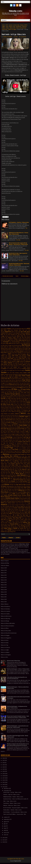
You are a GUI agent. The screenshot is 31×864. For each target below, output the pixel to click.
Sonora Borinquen (14, 509)
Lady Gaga (25, 437)
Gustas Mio (3, 408)
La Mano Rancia (25, 434)
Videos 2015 (4, 582)
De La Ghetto (15, 377)
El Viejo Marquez (14, 391)
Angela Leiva (10, 340)
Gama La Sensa (19, 402)
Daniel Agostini (15, 374)
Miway (12, 472)
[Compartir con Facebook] (8, 217)
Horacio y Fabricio (7, 411)
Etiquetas (11, 537)
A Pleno (20, 328)
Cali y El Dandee (22, 354)
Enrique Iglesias (15, 394)
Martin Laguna (10, 462)
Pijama (28, 489)
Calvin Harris (15, 355)
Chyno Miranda (14, 365)
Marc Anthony (14, 456)
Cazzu (7, 359)
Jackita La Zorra (4, 415)
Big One (27, 348)
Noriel (2, 481)
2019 (3, 773)
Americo (7, 338)
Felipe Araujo (21, 398)
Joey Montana (22, 419)
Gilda (13, 405)
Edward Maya (16, 384)
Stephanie (3, 510)
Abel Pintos (4, 330)
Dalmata (21, 372)
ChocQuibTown (16, 363)
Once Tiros (18, 481)
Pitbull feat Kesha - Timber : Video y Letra (13, 796)
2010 (3, 842)
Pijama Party (3, 490)
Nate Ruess (15, 475)
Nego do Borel (4, 476)
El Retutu (19, 389)
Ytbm (22, 530)
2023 (3, 764)
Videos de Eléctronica (6, 616)
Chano (5, 361)
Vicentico (5, 525)
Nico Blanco (13, 478)
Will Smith (21, 527)
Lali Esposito (4, 438)
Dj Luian (19, 381)
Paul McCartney (13, 487)
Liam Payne (6, 441)
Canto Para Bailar (22, 357)
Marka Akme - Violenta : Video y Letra (12, 809)
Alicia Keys (3, 337)
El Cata (14, 386)
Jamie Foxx (17, 415)
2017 (3, 778)
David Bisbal (18, 375)
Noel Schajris (27, 480)
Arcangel (6, 341)
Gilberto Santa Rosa (8, 405)
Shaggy (28, 502)
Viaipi (2, 525)
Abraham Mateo (18, 330)
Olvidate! (13, 481)
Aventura (28, 341)
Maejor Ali (12, 451)
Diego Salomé (26, 380)
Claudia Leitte (27, 365)
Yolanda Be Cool (15, 530)
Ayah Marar (13, 343)
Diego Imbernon (12, 380)
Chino (2, 363)
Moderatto (17, 472)
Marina (5, 459)
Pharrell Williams (18, 489)
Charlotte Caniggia (15, 361)
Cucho (2, 370)
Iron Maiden (11, 413)
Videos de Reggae (5, 635)
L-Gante (26, 431)
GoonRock (7, 407)
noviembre (6, 790)
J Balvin (23, 413)
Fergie (10, 400)
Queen (19, 492)
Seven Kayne (21, 502)
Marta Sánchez (23, 460)
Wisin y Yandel (12, 528)
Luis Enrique (3, 449)
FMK (2, 396)
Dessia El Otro (21, 378)
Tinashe (2, 518)
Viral (5, 527)
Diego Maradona (18, 380)
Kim (1, 431)
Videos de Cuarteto (5, 611)
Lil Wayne (20, 441)
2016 (3, 780)
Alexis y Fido (20, 336)
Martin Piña (16, 462)
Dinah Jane (3, 381)
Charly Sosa (22, 361)
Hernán (2, 411)
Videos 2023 (4, 601)
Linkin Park (25, 441)
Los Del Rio (26, 444)
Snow (26, 506)
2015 (3, 782)
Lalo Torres (15, 438)
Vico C (15, 525)
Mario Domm (9, 459)
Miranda (23, 470)
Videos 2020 (4, 594)
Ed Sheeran (11, 384)
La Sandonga (8, 437)
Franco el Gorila (19, 401)
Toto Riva (8, 519)
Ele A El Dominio (25, 391)
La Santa (14, 437)
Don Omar (27, 381)
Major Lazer (5, 452)
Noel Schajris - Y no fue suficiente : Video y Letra (15, 812)
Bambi (2, 346)
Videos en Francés (5, 647)
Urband (21, 521)
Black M (12, 349)
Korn (6, 431)
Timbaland (28, 516)
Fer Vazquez (6, 400)
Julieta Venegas (7, 425)
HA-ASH (27, 408)
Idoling (18, 411)
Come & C (20, 367)
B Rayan (17, 343)
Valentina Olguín (11, 522)
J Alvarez (16, 413)
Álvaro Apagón (7, 531)
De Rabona (25, 377)
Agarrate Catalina (14, 331)
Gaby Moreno (13, 402)
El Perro (27, 387)
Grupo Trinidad (25, 407)
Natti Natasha (21, 475)
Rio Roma (13, 496)
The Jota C (10, 515)
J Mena (28, 413)
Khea (18, 429)
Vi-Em (28, 524)
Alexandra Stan (8, 336)
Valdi (2, 522)
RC (22, 492)
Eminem (7, 394)
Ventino (24, 524)
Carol (26, 358)
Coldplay (15, 367)
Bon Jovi (8, 351)
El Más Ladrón (14, 387)
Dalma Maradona (15, 372)
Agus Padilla (23, 331)
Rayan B (7, 493)
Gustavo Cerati (8, 408)
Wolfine (25, 528)
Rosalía (29, 498)
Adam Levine (25, 330)
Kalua (11, 427)
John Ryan (11, 421)
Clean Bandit (3, 367)
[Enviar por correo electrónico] (3, 217)
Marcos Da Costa (6, 457)
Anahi (26, 338)
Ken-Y (26, 428)
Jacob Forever (11, 415)
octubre (6, 817)
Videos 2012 (4, 575)
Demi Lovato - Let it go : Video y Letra (14, 34)
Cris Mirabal (10, 368)
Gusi (29, 407)
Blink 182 (17, 349)
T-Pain (19, 510)
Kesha (10, 429)
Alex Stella (17, 334)
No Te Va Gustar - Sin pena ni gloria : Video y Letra (15, 807)
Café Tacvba (14, 354)
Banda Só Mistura (12, 346)
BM (24, 343)
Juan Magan (3, 424)
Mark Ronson (27, 459)
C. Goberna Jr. (3, 354)
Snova (24, 506)
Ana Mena (23, 338)
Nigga (2, 480)
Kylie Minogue (16, 431)
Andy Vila (5, 340)
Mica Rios (9, 468)
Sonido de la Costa (6, 509)
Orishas (2, 482)
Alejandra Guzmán (12, 333)
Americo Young (13, 338)
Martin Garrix (3, 462)
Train (16, 519)
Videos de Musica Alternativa (8, 623)
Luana (2, 447)
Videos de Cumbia (5, 613)
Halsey (4, 410)
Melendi (26, 466)
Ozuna (6, 484)
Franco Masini (13, 401)
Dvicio (25, 383)
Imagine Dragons (27, 411)
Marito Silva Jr (21, 459)
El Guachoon (26, 386)
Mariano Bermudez (22, 457)
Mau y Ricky (22, 465)
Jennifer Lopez (23, 416)
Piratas (13, 490)
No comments (22, 36)
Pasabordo (28, 486)
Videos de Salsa (4, 642)
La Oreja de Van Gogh (18, 435)
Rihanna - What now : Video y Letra (11, 805)
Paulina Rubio (20, 487)
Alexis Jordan (13, 336)
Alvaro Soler (19, 337)
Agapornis (8, 331)
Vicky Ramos (11, 525)
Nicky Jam (7, 478)
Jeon (29, 416)
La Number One (11, 435)
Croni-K (20, 368)
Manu (25, 454)
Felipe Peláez (26, 398)
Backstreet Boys (18, 345)
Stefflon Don (27, 509)
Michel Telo (11, 469)
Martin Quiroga (23, 462)
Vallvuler (2, 524)
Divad (6, 381)
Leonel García (24, 440)
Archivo (18, 537)
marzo (5, 832)
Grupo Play (19, 407)
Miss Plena (3, 472)
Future (6, 402)
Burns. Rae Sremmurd (26, 352)
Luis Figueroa (9, 449)
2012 (3, 837)
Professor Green (12, 492)
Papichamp (9, 486)
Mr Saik (5, 473)
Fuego (4, 402)
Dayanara (3, 377)
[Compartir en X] (6, 217)
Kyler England (10, 431)
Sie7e (10, 504)
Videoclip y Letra (15, 10)
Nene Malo (10, 476)
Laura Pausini (9, 440)
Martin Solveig (8, 463)
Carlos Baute (10, 358)
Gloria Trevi (21, 405)
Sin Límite (3, 506)
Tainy (27, 510)
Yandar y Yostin (4, 530)
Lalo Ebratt (9, 438)
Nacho (22, 474)
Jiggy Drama (3, 419)
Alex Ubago (22, 334)
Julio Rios (14, 425)
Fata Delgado (8, 398)
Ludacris (28, 447)
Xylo (28, 528)
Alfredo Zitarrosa (27, 336)
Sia (8, 504)
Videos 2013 (12, 28)
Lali (29, 437)
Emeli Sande (15, 392)
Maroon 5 (17, 460)
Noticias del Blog (5, 563)
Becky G (28, 346)
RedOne (10, 493)
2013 (7, 25)
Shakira (4, 505)
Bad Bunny (26, 345)
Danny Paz (3, 375)
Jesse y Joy (10, 418)
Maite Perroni (19, 451)
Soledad (6, 507)
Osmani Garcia (22, 482)
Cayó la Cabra (3, 359)
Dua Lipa (21, 383)
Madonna (8, 451)
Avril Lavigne (6, 343)
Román (21, 498)
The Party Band (24, 515)
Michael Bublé (27, 468)
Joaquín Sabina (16, 419)
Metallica (5, 468)
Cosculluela (3, 368)
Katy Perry (9, 428)
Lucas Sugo (8, 448)
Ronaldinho (25, 498)
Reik (14, 493)
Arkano (10, 341)
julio (5, 823)
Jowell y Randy (10, 422)
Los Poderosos (22, 446)
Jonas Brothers (18, 421)
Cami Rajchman (22, 355)
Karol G (28, 427)
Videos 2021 (4, 596)
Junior (17, 425)
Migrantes (24, 469)
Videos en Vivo (4, 657)
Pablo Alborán (19, 484)
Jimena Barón (9, 419)
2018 (3, 775)
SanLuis (25, 499)
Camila (28, 355)
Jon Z (14, 421)
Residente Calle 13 (25, 493)
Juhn (24, 424)
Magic (16, 451)
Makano (14, 452)
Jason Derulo (25, 415)
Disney (22, 25)
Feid (17, 398)
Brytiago (19, 352)
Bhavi (24, 348)
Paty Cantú (7, 487)
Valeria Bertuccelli (18, 522)
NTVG (17, 474)
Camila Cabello (4, 357)
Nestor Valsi (16, 476)
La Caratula (12, 432)
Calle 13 (28, 354)
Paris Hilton (24, 486)
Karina (25, 427)
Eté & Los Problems (9, 395)
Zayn (26, 530)
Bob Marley (25, 349)
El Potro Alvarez (7, 389)
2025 (3, 760)
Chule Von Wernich (7, 365)
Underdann (17, 521)
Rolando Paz (3, 498)
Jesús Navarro (18, 418)
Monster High (21, 472)
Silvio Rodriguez (22, 504)
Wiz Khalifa (20, 528)
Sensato (17, 502)
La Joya (8, 434)
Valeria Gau (26, 522)
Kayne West (14, 428)
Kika (29, 429)
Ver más (18, 240)
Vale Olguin (5, 522)
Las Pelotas (3, 440)
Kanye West (14, 427)
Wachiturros (16, 527)
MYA (5, 451)
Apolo (2, 341)
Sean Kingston (3, 501)
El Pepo (24, 387)
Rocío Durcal (24, 496)
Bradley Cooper (13, 351)
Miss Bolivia (27, 470)
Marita (14, 459)
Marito (16, 459)
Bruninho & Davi (27, 351)
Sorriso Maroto (22, 509)
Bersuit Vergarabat (15, 348)
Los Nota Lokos (15, 446)
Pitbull (20, 490)
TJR (25, 510)
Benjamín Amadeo (7, 348)
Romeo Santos (15, 498)
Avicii (2, 343)
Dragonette (10, 383)
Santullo (28, 499)
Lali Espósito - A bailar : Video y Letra (19, 222)
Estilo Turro (3, 395)
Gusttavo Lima (22, 408)
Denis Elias (7, 378)
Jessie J (14, 418)
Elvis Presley (9, 392)
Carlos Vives (22, 358)
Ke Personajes (21, 428)
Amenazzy (3, 338)
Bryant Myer (9, 352)
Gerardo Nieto (10, 404)
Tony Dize (3, 519)
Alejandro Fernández (20, 333)
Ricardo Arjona (12, 495)
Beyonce (21, 348)
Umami (13, 521)
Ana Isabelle (19, 338)
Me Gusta (21, 466)
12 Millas (4, 328)
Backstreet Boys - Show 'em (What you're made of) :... (16, 799)
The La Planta (16, 515)
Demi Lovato (16, 25)
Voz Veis (11, 527)
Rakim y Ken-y (26, 492)
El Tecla (2, 391)
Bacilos (13, 345)
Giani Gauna (23, 404)
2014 (3, 784)
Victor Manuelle (21, 525)
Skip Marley (7, 506)
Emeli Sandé (20, 392)
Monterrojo (27, 472)
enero (5, 834)
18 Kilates (9, 328)
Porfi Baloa (28, 490)
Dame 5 (3, 374)
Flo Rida (25, 400)
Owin (26, 482)
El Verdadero (9, 391)
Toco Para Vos (17, 518)
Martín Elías (23, 463)
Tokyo (23, 518)
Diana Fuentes (6, 380)
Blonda (20, 349)
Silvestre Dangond (15, 504)
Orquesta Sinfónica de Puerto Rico (10, 482)
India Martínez (4, 413)
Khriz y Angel (22, 429)
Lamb (18, 438)
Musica (10, 26)
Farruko (3, 398)
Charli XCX (9, 361)
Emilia (25, 392)
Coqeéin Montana (26, 367)
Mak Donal (10, 452)
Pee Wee (7, 489)
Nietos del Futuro (26, 478)
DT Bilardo (22, 370)
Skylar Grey (14, 506)
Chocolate (21, 363)
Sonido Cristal (17, 507)
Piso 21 (16, 490)
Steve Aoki (12, 510)
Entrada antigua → (25, 276)
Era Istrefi (22, 394)
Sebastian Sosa (14, 501)
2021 (3, 769)
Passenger (3, 487)
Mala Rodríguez (19, 452)
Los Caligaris (12, 444)
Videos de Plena (5, 628)
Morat (2, 473)
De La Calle (8, 377)
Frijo (2, 402)
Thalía (10, 513)
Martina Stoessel (15, 463)
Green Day (14, 407)
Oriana (29, 481)
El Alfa (21, 384)
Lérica (27, 449)
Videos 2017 (4, 587)
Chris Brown (4, 364)
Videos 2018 (4, 589)
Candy (16, 357)
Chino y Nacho (7, 363)
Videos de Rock (4, 640)
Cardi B (28, 357)
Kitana (4, 431)
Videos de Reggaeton (6, 637)
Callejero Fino (4, 355)
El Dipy (21, 386)
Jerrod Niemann (4, 418)
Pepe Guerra (12, 489)
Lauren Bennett (15, 440)
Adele (29, 330)
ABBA (23, 328)
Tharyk (13, 513)
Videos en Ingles (12, 29)
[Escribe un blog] (4, 217)
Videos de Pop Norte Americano (9, 633)
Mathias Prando (8, 465)
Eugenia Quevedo (17, 395)
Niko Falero (6, 480)
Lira (29, 441)
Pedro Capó (3, 489)
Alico (6, 337)
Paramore (19, 486)
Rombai (8, 498)
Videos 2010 (4, 570)
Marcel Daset (21, 456)
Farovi (29, 396)
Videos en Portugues (6, 654)
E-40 (4, 384)
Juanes (16, 424)
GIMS (10, 402)
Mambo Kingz (12, 454)
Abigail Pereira (10, 330)
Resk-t (2, 495)
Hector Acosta (13, 410)
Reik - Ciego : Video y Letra (9, 801)
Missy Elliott (8, 472)
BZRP (27, 343)
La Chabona (17, 432)
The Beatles (17, 513)
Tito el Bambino (8, 518)
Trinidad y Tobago (23, 519)
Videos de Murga (5, 621)
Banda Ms (6, 346)
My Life (13, 473)
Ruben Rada (3, 499)
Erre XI (26, 394)
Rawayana (3, 493)
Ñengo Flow (12, 531)
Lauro (20, 440)
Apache (28, 340)
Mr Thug (9, 473)
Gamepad (24, 402)
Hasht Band (8, 410)
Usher (24, 521)
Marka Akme (5, 460)
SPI (9, 499)
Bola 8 (5, 351)
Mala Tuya (24, 452)
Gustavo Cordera (16, 408)
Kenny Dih (6, 429)
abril (5, 830)
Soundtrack (18, 26)
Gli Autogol (16, 405)
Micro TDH (17, 469)
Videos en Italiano (5, 652)
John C (27, 419)
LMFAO (5, 432)
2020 (3, 771)
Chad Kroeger (22, 359)
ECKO (7, 384)
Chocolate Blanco (27, 363)
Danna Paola (21, 374)
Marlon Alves (11, 460)
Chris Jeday (10, 364)
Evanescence (27, 395)
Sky (11, 506)
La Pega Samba (26, 435)
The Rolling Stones (7, 516)
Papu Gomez (14, 486)
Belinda (2, 348)
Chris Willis (15, 364)
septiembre (7, 819)
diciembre (6, 788)
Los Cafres (7, 444)
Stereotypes (8, 510)
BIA (23, 343)
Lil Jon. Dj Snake (15, 441)
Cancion (11, 25)
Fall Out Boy (21, 396)
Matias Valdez (15, 465)
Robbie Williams (18, 496)
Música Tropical (4, 560)
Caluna (9, 355)
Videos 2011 (4, 572)
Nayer (27, 475)
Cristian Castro (16, 368)
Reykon (6, 495)
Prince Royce (4, 492)
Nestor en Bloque (23, 476)
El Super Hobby (25, 389)
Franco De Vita (7, 401)
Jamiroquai (21, 415)
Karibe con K (20, 427)
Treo (19, 519)
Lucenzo (20, 447)
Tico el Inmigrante (20, 516)
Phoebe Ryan (24, 489)
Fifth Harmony (20, 400)
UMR (10, 521)
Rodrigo (28, 496)
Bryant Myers (14, 352)
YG (29, 528)
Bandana (23, 346)
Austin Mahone (23, 341)
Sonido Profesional (25, 507)
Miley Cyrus (18, 470)
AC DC (25, 328)
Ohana (9, 481)
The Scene (14, 516)
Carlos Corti (16, 358)
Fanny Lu (26, 396)
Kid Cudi (26, 429)
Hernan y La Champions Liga (23, 410)
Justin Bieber (23, 425)
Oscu (18, 482)
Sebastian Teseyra (20, 501)
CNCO (9, 354)
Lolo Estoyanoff (10, 443)
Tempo (7, 513)
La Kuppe (17, 434)
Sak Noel (12, 499)
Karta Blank (3, 428)
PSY (10, 484)
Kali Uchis (8, 427)
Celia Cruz (11, 359)
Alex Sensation (11, 334)
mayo (5, 828)
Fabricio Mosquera (7, 396)
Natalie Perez (9, 475)
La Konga (12, 434)
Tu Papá (6, 521)
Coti (7, 368)
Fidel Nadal (14, 400)
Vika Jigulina (27, 525)
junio (5, 826)
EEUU (25, 25)
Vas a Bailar (21, 524)
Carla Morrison (4, 358)
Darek (7, 375)
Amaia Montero (27, 337)
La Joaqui (5, 434)
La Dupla (27, 432)
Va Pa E (28, 521)
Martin (29, 460)
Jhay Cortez (23, 418)
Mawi (27, 465)
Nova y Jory (6, 481)
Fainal (17, 396)
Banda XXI (19, 346)
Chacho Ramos (16, 359)
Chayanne (27, 361)
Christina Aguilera (22, 364)
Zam (24, 530)
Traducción (13, 519)
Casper (29, 358)
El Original (20, 387)
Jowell (6, 422)
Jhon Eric (28, 418)
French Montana (26, 401)
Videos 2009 (4, 567)
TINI (22, 510)
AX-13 (28, 328)
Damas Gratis (26, 372)
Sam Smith (21, 499)
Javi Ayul (5, 416)
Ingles (3, 26)
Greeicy (10, 407)
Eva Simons (23, 395)
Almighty (14, 337)
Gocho (24, 405)
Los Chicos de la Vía (19, 444)
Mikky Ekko (12, 470)
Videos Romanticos (5, 606)
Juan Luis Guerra (26, 422)
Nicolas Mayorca (20, 478)
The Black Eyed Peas (24, 513)
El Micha (10, 387)
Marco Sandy (27, 456)
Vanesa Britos (14, 524)
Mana (16, 454)
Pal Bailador (4, 486)
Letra (7, 26)
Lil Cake (9, 441)
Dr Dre (6, 383)
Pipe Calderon (9, 490)
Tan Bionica (12, 512)
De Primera (20, 377)
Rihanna (7, 497)
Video (7, 28)
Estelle (29, 394)
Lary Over (21, 438)
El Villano (20, 391)
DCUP (18, 370)
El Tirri (5, 391)
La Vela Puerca (19, 437)
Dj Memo (23, 381)
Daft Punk (9, 372)
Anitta (20, 340)
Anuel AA (24, 340)
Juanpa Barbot (20, 424)
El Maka (6, 387)
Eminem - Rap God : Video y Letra (11, 794)
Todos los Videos (5, 565)
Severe (25, 502)
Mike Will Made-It (7, 470)
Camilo (9, 357)
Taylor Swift (27, 512)
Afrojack (3, 331)
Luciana (24, 447)
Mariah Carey (14, 457)
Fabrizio (13, 396)
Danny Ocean (27, 374)
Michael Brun (21, 468)
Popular (4, 537)
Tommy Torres (27, 518)
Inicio (3, 25)
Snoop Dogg (20, 506)
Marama (6, 456)
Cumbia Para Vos (13, 370)
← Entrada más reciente (7, 276)
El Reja (14, 389)
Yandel (9, 530)
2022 (3, 767)
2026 (3, 758)
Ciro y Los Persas (21, 365)
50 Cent (17, 328)
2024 (3, 762)
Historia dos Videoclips (13, 660)
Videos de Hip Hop (5, 618)
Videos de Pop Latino (6, 630)
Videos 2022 (4, 599)
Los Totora (27, 446)
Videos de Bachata (5, 608)
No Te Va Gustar (18, 480)
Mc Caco (11, 466)
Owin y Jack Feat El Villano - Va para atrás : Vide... (15, 814)
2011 (3, 840)
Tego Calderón (3, 513)
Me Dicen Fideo (16, 466)
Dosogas (3, 383)
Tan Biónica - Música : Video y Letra (11, 803)
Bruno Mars (4, 352)
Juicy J (26, 424)
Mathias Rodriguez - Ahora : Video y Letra (18, 669)
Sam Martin (16, 499)
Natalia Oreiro (4, 475)
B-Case (20, 343)
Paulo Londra (27, 487)
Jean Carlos (13, 416)
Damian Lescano (8, 374)
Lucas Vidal (16, 447)
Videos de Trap (4, 645)
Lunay (20, 449)
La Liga (20, 434)
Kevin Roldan (14, 429)
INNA (13, 411)
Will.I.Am (26, 527)
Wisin (6, 528)
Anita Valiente (16, 340)
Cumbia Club (6, 370)
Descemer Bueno (14, 378)
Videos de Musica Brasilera (7, 625)
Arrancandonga (16, 341)
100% (2, 328)
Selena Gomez (11, 502)
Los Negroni (7, 446)
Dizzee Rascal (11, 381)
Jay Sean (8, 416)
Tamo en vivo (6, 512)
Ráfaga (7, 499)
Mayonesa (7, 466)
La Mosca (5, 435)
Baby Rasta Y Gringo (6, 345)
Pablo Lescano (26, 484)
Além (23, 337)
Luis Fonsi (15, 449)
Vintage (2, 527)
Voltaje (7, 527)
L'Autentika (22, 431)
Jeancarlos (17, 416)
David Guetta (26, 375)
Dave (13, 375)
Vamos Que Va (7, 524)
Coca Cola (9, 367)
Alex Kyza (6, 334)
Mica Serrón (15, 468)
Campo (13, 357)
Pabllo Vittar (13, 484)
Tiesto (25, 516)
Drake (14, 383)
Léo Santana (23, 449)
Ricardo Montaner (22, 495)
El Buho (11, 386)
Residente (18, 493)
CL (7, 354)
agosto (5, 821)
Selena (5, 502)
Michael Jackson (5, 469)
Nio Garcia (11, 480)
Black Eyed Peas (7, 349)
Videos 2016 (4, 584)
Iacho (15, 411)
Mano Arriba (21, 454)
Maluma (6, 454)
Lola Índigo (3, 443)
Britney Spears (19, 351)
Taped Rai (17, 512)
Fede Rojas (13, 398)
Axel (10, 343)
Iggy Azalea (21, 411)
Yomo (19, 530)
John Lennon (6, 421)
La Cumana (22, 432)
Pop (14, 26)
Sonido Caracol (11, 507)
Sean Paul (9, 501)
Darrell (10, 375)
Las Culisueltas (27, 438)
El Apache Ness (25, 384)
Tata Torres (22, 512)
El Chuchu (17, 386)
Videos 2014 (4, 580)
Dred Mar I (17, 383)
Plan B (24, 490)
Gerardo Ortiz (17, 404)
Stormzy (16, 510)
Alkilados (10, 337)
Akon (7, 333)
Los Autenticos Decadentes (21, 443)
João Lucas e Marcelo (19, 422)
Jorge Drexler (25, 421)
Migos (20, 469)
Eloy (5, 392)
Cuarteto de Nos (26, 368)
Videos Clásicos (4, 604)
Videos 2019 (4, 592)
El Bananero (7, 386)
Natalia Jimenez (27, 473)
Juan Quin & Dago (10, 424)
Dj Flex (15, 381)
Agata (19, 331)
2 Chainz (13, 328)
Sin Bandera (27, 504)
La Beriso (8, 432)
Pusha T (16, 492)
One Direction (23, 481)
